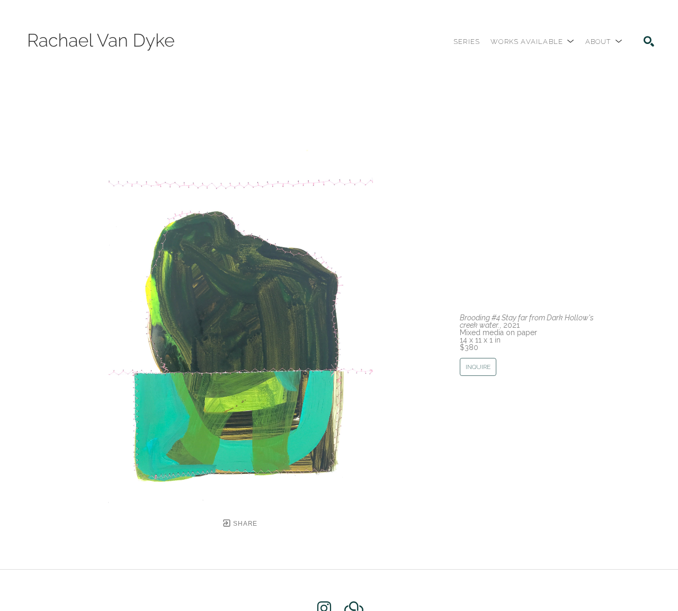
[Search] (649, 41)
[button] (532, 42)
